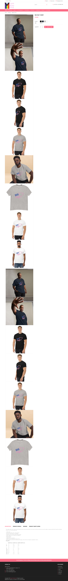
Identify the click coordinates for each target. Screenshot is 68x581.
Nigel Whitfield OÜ (13, 578)
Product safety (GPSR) (34, 526)
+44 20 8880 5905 (58, 4)
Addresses (60, 572)
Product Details (17, 526)
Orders (59, 569)
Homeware (38, 10)
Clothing (10, 10)
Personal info (60, 567)
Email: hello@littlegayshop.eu (11, 571)
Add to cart (49, 27)
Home (6, 10)
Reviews (25, 526)
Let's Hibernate (20, 10)
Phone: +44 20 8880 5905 (10, 570)
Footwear (32, 10)
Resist (15, 10)
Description (8, 526)
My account (60, 564)
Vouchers (59, 573)
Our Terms (48, 10)
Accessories (26, 10)
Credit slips (60, 570)
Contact (43, 10)
